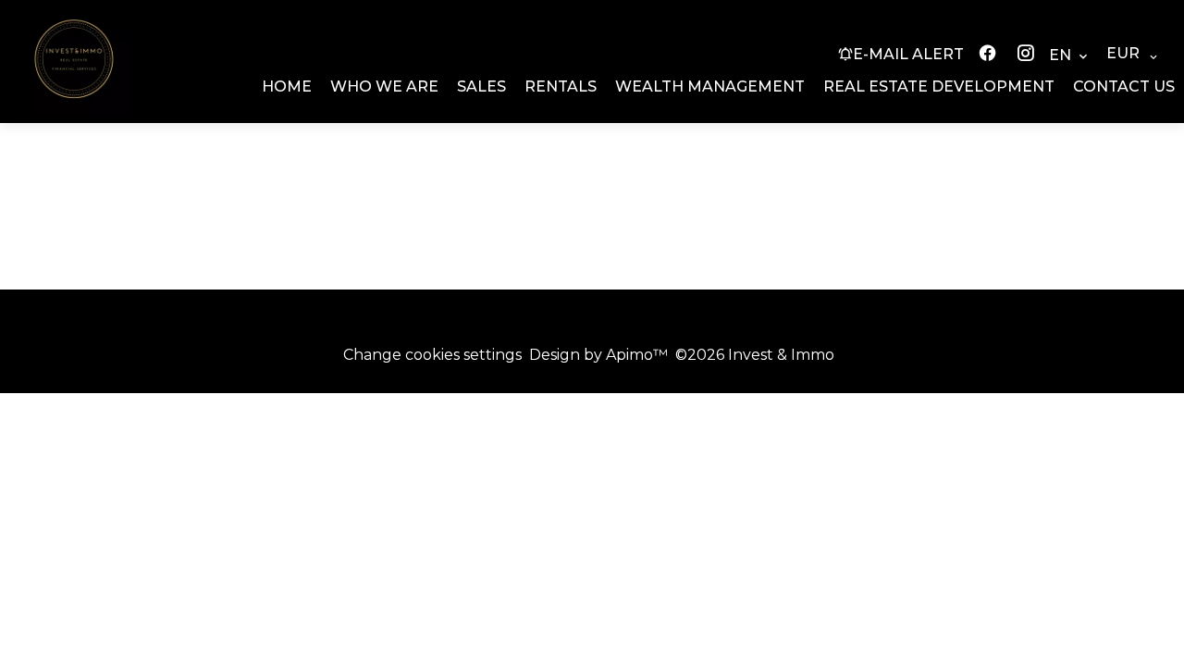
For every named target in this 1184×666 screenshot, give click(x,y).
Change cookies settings (432, 355)
